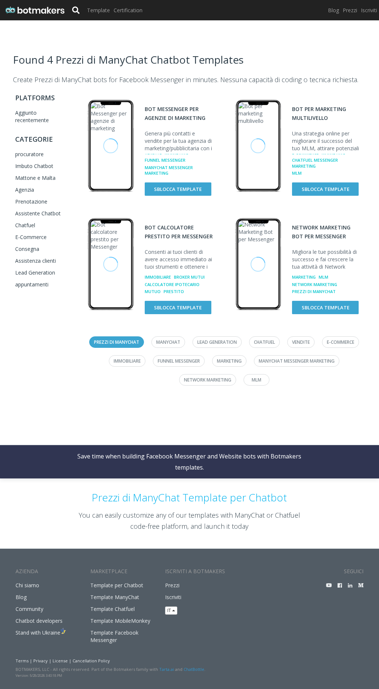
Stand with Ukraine (38, 632)
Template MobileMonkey (120, 620)
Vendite (301, 342)
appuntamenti (31, 284)
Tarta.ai (166, 669)
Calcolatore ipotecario (172, 284)
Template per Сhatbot (116, 585)
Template (98, 10)
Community (29, 608)
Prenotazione (31, 201)
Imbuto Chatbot (34, 165)
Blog (333, 10)
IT (169, 610)
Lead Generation (35, 272)
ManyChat (168, 342)
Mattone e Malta (35, 177)
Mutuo (153, 291)
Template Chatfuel (112, 608)
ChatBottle (194, 669)
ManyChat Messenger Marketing (169, 170)
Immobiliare (158, 277)
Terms (22, 660)
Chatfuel (25, 225)
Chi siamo (27, 585)
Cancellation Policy (91, 660)
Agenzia (24, 189)
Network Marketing (314, 284)
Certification (128, 10)
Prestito (174, 291)
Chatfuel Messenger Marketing (315, 163)
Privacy (40, 660)
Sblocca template (178, 189)
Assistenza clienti (35, 260)
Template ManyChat (114, 597)
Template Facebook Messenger (114, 636)
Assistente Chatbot (38, 213)
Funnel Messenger (165, 160)
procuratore (29, 154)
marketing (304, 277)
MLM (297, 173)
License (60, 660)
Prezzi (350, 10)
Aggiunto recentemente (32, 116)
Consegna (27, 248)
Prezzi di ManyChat (314, 291)
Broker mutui (189, 277)
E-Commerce (31, 237)
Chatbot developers (39, 620)
